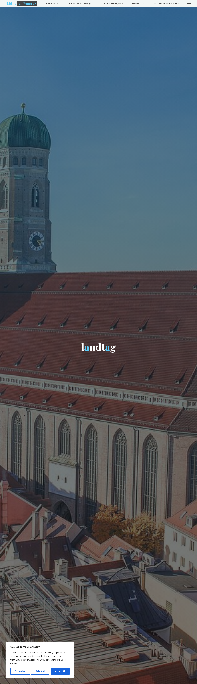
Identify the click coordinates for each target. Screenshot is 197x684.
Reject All (40, 671)
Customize (20, 671)
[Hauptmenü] (188, 3)
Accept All (60, 671)
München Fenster (21, 3)
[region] (40, 660)
